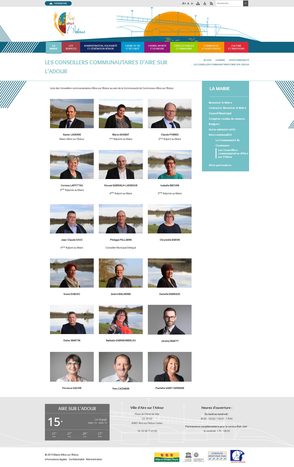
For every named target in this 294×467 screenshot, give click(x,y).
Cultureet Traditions (236, 47)
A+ (184, 3)
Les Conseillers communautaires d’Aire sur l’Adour (233, 153)
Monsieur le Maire (220, 102)
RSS (211, 3)
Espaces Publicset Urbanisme (184, 47)
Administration (94, 459)
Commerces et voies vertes (211, 47)
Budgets (214, 124)
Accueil (207, 60)
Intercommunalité (239, 60)
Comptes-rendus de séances (227, 118)
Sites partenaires (220, 165)
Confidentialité (76, 459)
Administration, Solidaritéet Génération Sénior (100, 47)
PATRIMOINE (60, 3)
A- (192, 3)
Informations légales (56, 459)
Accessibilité (204, 3)
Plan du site (197, 3)
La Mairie (220, 60)
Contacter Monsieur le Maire (227, 107)
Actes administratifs (222, 129)
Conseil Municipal (220, 113)
